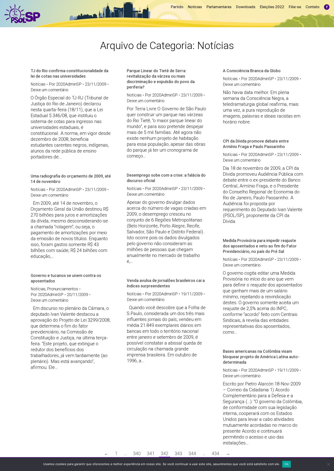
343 (178, 453)
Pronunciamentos (62, 288)
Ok (286, 464)
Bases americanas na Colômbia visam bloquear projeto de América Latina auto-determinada (261, 357)
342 (164, 453)
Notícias (38, 84)
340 (137, 453)
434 (215, 453)
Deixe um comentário (49, 89)
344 (192, 453)
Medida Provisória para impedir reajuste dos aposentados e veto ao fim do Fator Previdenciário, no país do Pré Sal (260, 246)
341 (151, 453)
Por (65, 84)
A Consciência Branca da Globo (252, 70)
